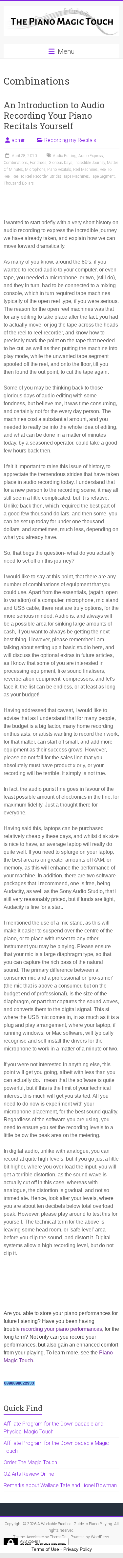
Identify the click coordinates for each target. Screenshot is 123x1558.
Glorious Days (60, 162)
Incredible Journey (89, 162)
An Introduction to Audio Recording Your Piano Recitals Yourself (54, 115)
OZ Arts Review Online (29, 1474)
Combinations (16, 162)
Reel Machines (85, 169)
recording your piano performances (61, 1329)
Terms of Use (45, 1549)
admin (18, 140)
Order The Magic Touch (30, 1462)
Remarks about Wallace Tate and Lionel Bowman (60, 1485)
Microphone (35, 169)
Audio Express (90, 155)
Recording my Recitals (70, 140)
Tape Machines (76, 176)
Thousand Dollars (19, 183)
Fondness (38, 162)
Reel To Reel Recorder (30, 176)
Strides (55, 176)
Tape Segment (103, 176)
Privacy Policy (77, 1549)
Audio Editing (64, 155)
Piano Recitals (59, 169)
